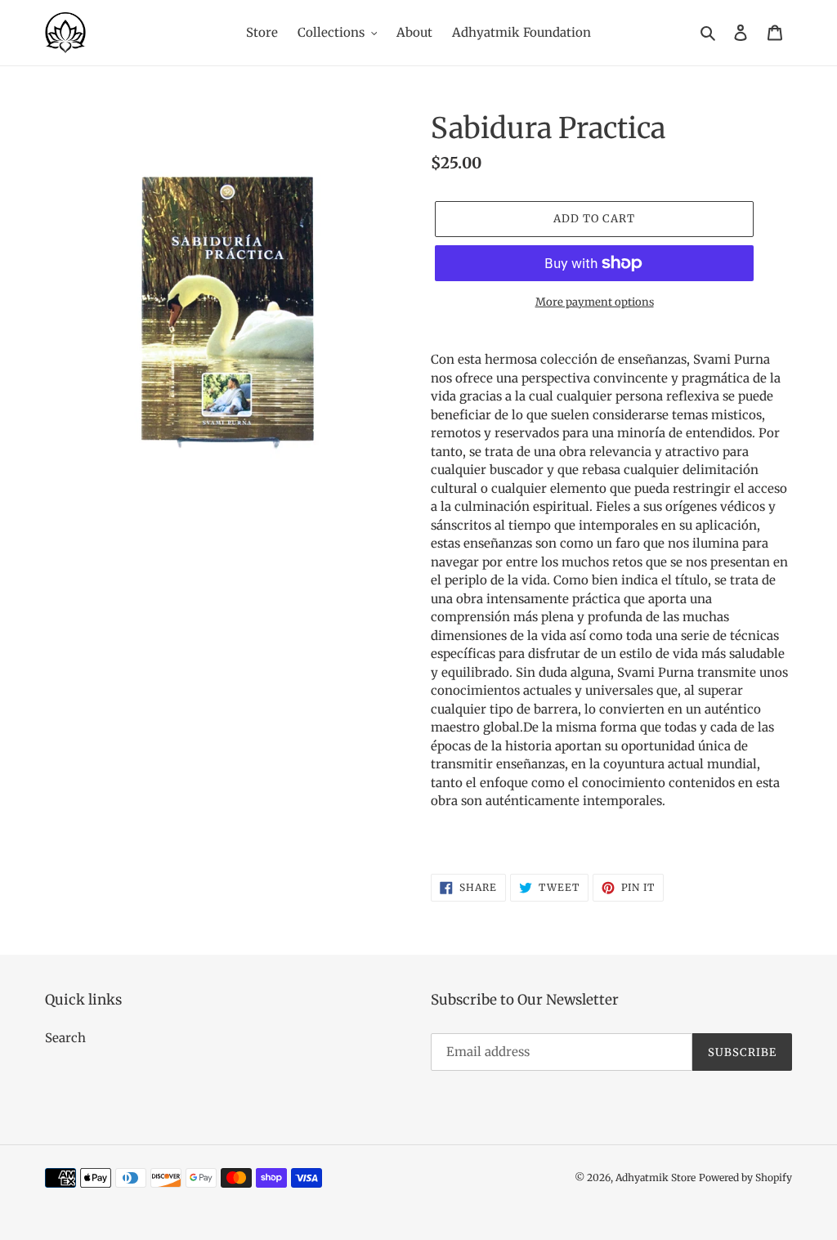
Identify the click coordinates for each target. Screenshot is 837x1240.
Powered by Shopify (745, 1177)
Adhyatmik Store (655, 1177)
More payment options (594, 302)
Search (65, 1037)
